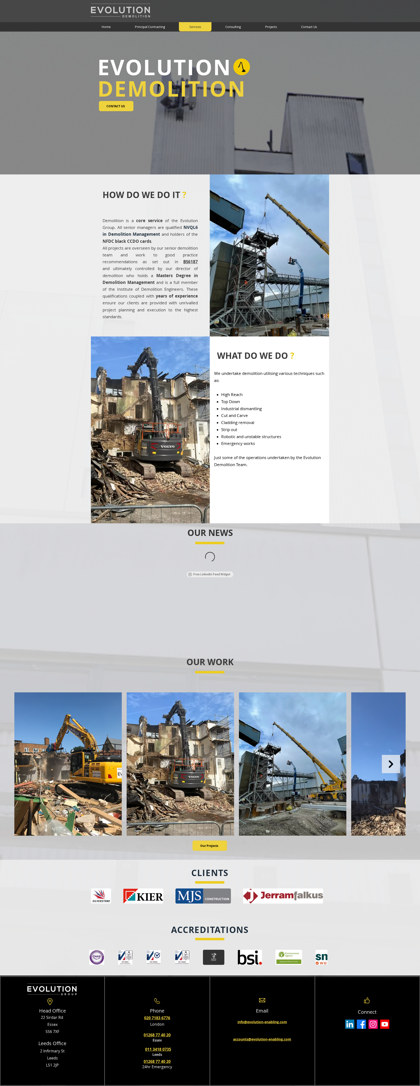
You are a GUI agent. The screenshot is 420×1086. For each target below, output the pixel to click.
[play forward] (323, 896)
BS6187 (190, 261)
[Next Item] (391, 764)
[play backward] (97, 896)
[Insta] (373, 1024)
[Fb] (361, 1024)
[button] (143, 896)
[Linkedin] (349, 1024)
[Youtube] (384, 1024)
